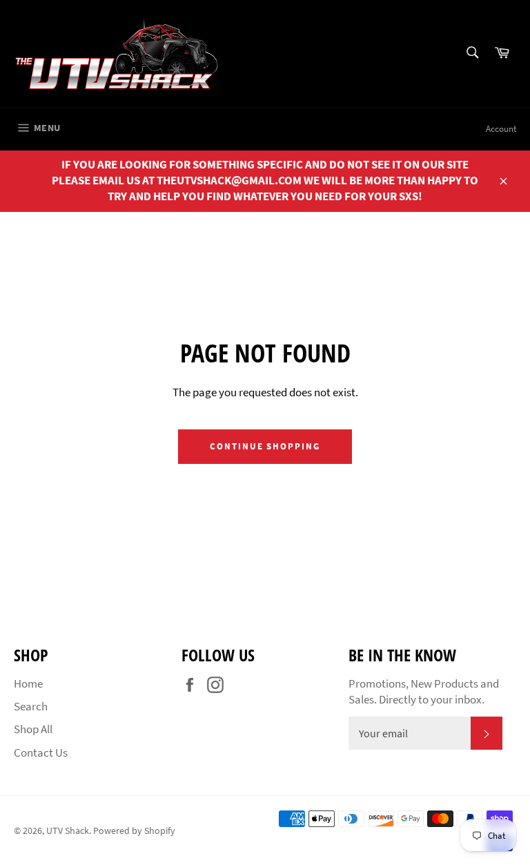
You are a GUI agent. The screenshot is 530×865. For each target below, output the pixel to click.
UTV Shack (67, 831)
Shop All (33, 729)
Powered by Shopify (134, 831)
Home (28, 683)
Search (31, 706)
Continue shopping (265, 446)
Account (501, 129)
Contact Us (41, 752)
